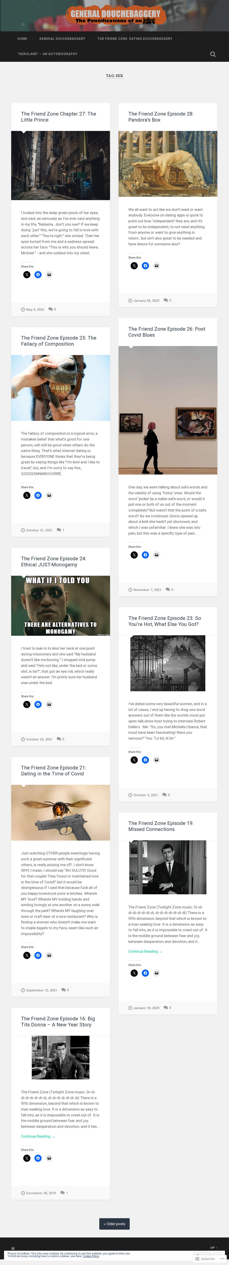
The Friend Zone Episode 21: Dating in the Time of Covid (53, 771)
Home (22, 39)
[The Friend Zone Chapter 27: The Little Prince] (60, 165)
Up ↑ (214, 1247)
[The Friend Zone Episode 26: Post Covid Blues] (168, 410)
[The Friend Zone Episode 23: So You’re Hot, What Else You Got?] (168, 663)
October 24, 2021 (39, 739)
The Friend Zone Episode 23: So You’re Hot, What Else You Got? (164, 621)
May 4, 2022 (35, 310)
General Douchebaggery (62, 39)
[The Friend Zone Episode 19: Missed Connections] (168, 867)
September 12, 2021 (41, 990)
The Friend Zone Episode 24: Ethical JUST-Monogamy (53, 561)
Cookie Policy (91, 1256)
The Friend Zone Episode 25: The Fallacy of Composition (58, 341)
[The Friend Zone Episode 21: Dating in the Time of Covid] (60, 813)
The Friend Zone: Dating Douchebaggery (134, 39)
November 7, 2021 (147, 590)
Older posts (116, 1224)
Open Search (213, 54)
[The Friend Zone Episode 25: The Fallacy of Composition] (60, 388)
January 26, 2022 (146, 301)
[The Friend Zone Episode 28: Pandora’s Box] (168, 164)
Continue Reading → (145, 951)
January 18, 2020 (146, 1008)
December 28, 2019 (41, 1193)
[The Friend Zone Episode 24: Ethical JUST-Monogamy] (60, 606)
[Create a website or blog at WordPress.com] (13, 1248)
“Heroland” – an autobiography (47, 54)
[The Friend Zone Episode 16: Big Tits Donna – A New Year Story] (60, 1057)
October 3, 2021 (146, 795)
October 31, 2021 (39, 530)
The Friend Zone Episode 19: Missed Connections (161, 826)
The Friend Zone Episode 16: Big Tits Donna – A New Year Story (58, 1021)
